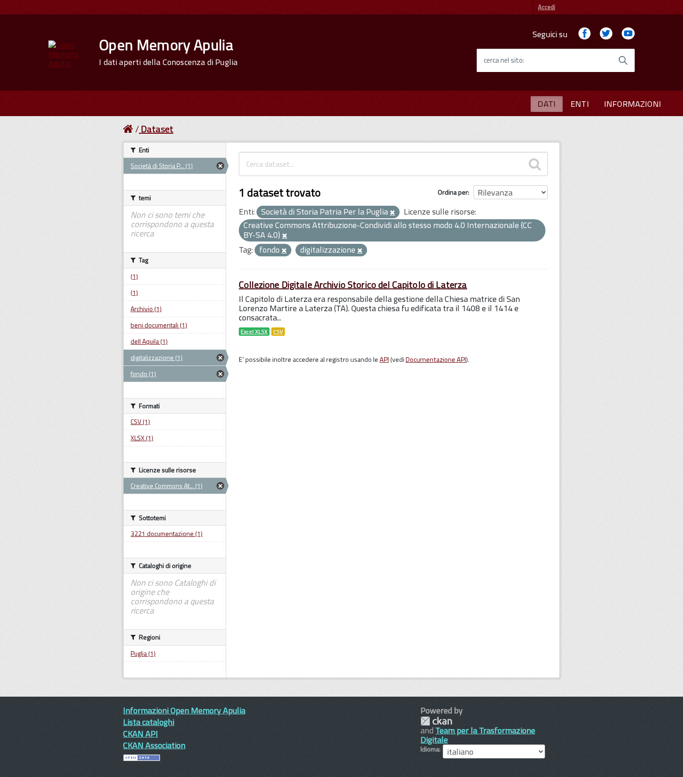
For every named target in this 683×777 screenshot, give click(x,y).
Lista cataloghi (148, 722)
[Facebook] (584, 34)
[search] (535, 164)
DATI (547, 104)
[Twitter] (606, 34)
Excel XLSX (254, 331)
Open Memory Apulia (168, 52)
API (384, 359)
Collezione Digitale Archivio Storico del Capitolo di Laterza (353, 284)
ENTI (580, 104)
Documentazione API (436, 359)
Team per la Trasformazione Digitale (477, 735)
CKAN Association (154, 745)
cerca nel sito (503, 60)
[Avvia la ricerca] (623, 60)
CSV (278, 331)
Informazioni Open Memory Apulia (184, 710)
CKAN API (140, 733)
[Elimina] (392, 212)
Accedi (546, 7)
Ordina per (453, 192)
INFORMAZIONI (632, 104)
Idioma (429, 749)
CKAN (436, 721)
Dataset (157, 129)
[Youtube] (628, 34)
